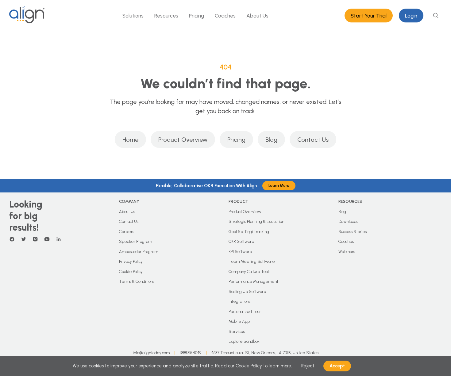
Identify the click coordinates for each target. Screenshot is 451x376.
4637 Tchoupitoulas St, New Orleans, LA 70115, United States (264, 352)
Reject (307, 366)
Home (130, 139)
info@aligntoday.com (151, 352)
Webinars (346, 251)
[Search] (436, 15)
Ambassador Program (138, 251)
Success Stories (352, 231)
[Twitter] (23, 239)
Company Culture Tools (249, 271)
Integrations (239, 301)
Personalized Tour (245, 311)
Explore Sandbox (244, 341)
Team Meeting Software (252, 261)
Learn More (278, 185)
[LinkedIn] (58, 239)
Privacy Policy (131, 261)
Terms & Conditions (136, 281)
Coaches (225, 15)
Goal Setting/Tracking (249, 231)
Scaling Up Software (247, 291)
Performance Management (253, 281)
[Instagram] (35, 239)
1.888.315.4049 (190, 352)
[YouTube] (47, 239)
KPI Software (240, 251)
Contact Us (313, 139)
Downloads (348, 221)
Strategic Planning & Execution (256, 221)
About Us (257, 15)
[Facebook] (12, 239)
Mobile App (239, 321)
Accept (337, 366)
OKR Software (241, 241)
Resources (166, 15)
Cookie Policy (131, 271)
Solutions (133, 15)
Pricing (196, 15)
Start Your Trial (369, 15)
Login (411, 15)
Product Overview (182, 139)
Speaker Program (135, 241)
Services (237, 331)
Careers (126, 231)
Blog (271, 139)
